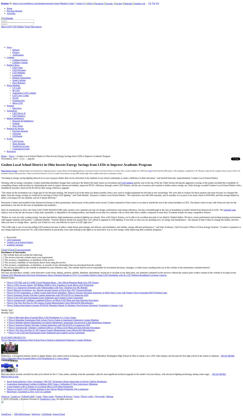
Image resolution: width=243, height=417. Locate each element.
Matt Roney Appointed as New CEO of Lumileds (29, 391)
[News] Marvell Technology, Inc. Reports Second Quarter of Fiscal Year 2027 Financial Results (49, 290)
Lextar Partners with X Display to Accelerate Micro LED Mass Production (40, 386)
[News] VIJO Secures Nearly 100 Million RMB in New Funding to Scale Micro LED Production (50, 285)
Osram (27, 27)
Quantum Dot (18, 100)
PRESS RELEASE (10, 377)
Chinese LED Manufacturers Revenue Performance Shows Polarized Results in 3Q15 (39, 275)
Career (39, 396)
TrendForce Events (20, 146)
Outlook (16, 123)
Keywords (100, 396)
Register (5, 3)
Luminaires (17, 75)
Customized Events (21, 149)
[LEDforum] (121, 42)
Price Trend (17, 126)
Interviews (17, 108)
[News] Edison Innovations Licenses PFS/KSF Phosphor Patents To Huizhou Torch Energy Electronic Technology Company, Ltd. (65, 305)
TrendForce (6, 414)
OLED (15, 98)
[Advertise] (121, 34)
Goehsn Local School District (20, 242)
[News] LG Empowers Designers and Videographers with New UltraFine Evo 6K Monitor (47, 287)
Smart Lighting (19, 80)
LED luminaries (14, 240)
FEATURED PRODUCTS (13, 337)
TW (153, 3)
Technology (12, 111)
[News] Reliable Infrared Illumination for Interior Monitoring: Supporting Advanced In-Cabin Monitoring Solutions (59, 322)
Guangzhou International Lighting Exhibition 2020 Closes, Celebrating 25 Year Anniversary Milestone (52, 384)
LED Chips (17, 67)
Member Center (67, 3)
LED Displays (18, 116)
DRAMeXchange (22, 414)
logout (57, 3)
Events (10, 138)
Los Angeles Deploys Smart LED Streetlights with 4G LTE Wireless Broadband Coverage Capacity (122, 275)
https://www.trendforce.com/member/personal (33, 3)
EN (157, 3)
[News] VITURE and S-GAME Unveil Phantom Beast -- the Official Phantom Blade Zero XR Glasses (53, 282)
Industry (16, 50)
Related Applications (21, 78)
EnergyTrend (59, 414)
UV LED (16, 88)
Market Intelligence (15, 118)
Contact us (15, 396)
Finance (15, 52)
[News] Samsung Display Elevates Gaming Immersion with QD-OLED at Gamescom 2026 (47, 295)
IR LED (16, 90)
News (9, 47)
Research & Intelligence (23, 121)
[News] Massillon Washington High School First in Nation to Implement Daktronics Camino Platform (53, 320)
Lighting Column (20, 62)
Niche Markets (13, 85)
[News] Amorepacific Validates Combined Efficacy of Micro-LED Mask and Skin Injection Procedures (52, 300)
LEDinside (47, 414)
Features (10, 105)
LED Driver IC (19, 113)
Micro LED (6, 27)
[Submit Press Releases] (121, 38)
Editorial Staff (28, 396)
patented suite (230, 210)
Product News (13, 65)
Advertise (11, 13)
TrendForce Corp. (48, 399)
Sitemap (109, 396)
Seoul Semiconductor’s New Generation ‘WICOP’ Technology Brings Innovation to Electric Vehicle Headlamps (57, 381)
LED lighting (18, 27)
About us (5, 396)
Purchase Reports (14, 11)
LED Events (17, 141)
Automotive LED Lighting (24, 93)
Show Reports (18, 144)
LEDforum (17, 136)
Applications (18, 55)
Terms (76, 396)
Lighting (10, 57)
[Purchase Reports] (121, 30)
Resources (11, 151)
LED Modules (18, 72)
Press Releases (18, 83)
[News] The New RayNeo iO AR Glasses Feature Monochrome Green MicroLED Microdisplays (50, 303)
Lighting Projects (20, 60)
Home (9, 8)
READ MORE (228, 356)
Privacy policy (87, 396)
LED (150, 171)
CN (149, 3)
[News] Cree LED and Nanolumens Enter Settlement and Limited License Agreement (45, 298)
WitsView (36, 414)
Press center (48, 396)
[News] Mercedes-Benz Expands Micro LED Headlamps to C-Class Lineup (42, 317)
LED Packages (19, 70)
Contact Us (81, 3)
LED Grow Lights (20, 95)
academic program (15, 245)
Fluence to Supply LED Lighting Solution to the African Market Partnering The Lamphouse (47, 389)
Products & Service (15, 128)
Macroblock (36, 27)
